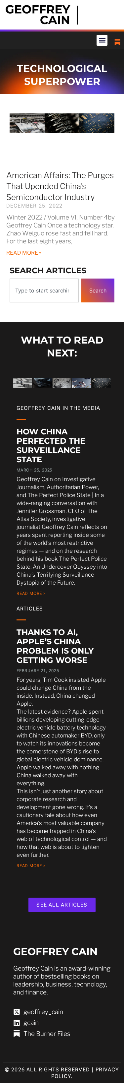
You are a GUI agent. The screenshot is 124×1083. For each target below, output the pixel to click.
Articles (30, 608)
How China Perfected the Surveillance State (51, 445)
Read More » (23, 253)
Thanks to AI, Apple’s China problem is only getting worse (55, 646)
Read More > (31, 593)
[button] (102, 40)
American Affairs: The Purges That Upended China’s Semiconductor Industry (60, 186)
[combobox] (44, 290)
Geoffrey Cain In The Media (58, 408)
